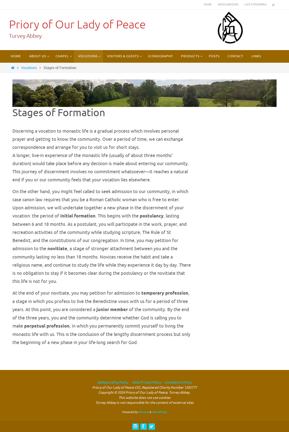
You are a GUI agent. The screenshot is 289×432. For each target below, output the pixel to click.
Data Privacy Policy (146, 382)
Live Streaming (256, 4)
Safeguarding (228, 4)
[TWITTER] (151, 426)
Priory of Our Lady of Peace (77, 25)
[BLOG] (135, 426)
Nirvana (143, 412)
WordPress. (159, 412)
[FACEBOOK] (143, 426)
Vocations (29, 68)
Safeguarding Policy (112, 382)
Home (208, 4)
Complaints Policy (178, 382)
